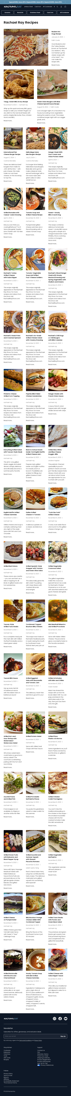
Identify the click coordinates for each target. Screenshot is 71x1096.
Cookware (7, 1050)
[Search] (57, 7)
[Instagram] (54, 1018)
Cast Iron (50, 12)
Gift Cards (7, 1058)
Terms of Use (8, 1075)
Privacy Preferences (47, 1065)
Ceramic (7, 12)
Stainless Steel (35, 12)
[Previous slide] (4, 2)
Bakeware (7, 1052)
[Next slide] (65, 2)
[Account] (61, 7)
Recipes (6, 1060)
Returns (6, 1077)
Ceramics (7, 1054)
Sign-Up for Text (42, 1063)
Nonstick (20, 12)
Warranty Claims (42, 1054)
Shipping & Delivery (43, 1058)
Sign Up (63, 1036)
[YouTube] (65, 1018)
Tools (5, 1056)
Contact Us (41, 1050)
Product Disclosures (43, 1061)
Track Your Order (42, 1056)
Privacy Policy (8, 1074)
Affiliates (6, 1079)
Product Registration (44, 1060)
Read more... (56, 65)
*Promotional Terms (10, 1083)
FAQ (38, 1052)
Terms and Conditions (25, 1040)
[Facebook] (60, 1018)
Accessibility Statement (11, 1081)
